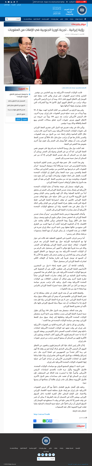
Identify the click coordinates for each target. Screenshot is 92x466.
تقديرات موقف (79, 19)
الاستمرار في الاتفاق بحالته (16, 101)
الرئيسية (78, 448)
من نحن (19, 5)
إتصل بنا (75, 464)
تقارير (61, 19)
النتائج (18, 119)
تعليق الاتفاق (21, 114)
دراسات (71, 19)
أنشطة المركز (36, 19)
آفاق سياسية (45, 19)
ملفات (66, 19)
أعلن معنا (70, 464)
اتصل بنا (14, 5)
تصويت (22, 89)
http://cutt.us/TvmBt (42, 414)
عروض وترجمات (54, 19)
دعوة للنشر (7, 5)
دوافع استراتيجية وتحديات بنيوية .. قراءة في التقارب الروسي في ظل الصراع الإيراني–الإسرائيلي (44, 2)
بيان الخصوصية (84, 464)
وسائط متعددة (28, 19)
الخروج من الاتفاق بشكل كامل (16, 106)
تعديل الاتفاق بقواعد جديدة (16, 110)
